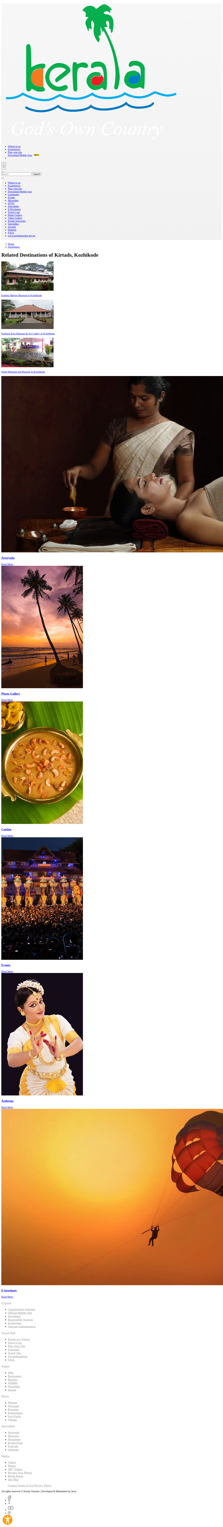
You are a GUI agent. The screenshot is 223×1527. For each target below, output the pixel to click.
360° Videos (15, 1469)
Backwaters (15, 1376)
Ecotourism (14, 1323)
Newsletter (13, 206)
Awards (12, 226)
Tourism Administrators (22, 1326)
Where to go (14, 146)
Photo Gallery (15, 215)
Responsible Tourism (20, 1319)
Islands (12, 1389)
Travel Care (14, 212)
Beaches (13, 1379)
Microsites (13, 200)
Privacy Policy (43, 1485)
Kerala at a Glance (19, 1339)
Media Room (15, 1476)
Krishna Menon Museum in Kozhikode (21, 295)
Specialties (13, 224)
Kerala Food (15, 1442)
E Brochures (14, 209)
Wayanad (13, 1406)
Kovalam (13, 1409)
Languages (13, 194)
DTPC (11, 203)
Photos (12, 1465)
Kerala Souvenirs (17, 221)
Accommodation (17, 1356)
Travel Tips (14, 1353)
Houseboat (14, 1439)
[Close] (2, 171)
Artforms (13, 1449)
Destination (14, 247)
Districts (12, 229)
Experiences (14, 149)
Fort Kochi (14, 1416)
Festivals (13, 1446)
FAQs (11, 232)
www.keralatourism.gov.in (21, 235)
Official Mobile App (20, 1312)
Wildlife (12, 1383)
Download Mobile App (20, 191)
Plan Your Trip (16, 1346)
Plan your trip (15, 152)
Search (36, 174)
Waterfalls (14, 1386)
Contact (12, 1485)
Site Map (13, 1479)
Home (11, 244)
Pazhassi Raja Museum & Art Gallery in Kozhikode (28, 333)
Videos (12, 1462)
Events (11, 197)
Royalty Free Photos (20, 1472)
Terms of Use (26, 1485)
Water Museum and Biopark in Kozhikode (23, 371)
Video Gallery (15, 218)
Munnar (12, 1402)
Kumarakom (15, 1412)
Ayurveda (13, 1432)
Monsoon (13, 1436)
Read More (7, 564)
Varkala (12, 1419)
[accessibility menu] (7, 1520)
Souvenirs (14, 1349)
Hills (11, 1372)
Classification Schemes (21, 1309)
